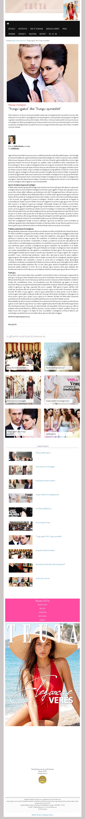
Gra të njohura (36, 29)
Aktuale (11, 29)
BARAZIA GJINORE (43, 447)
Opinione (11, 34)
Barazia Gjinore (52, 29)
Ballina (13, 40)
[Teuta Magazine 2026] (42, 674)
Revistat (43, 609)
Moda (65, 29)
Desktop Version (48, 815)
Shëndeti (22, 34)
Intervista (22, 29)
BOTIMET (42, 34)
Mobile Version (36, 815)
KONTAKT (42, 620)
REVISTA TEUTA (42, 605)
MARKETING (42, 612)
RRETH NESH (43, 616)
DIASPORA (32, 34)
